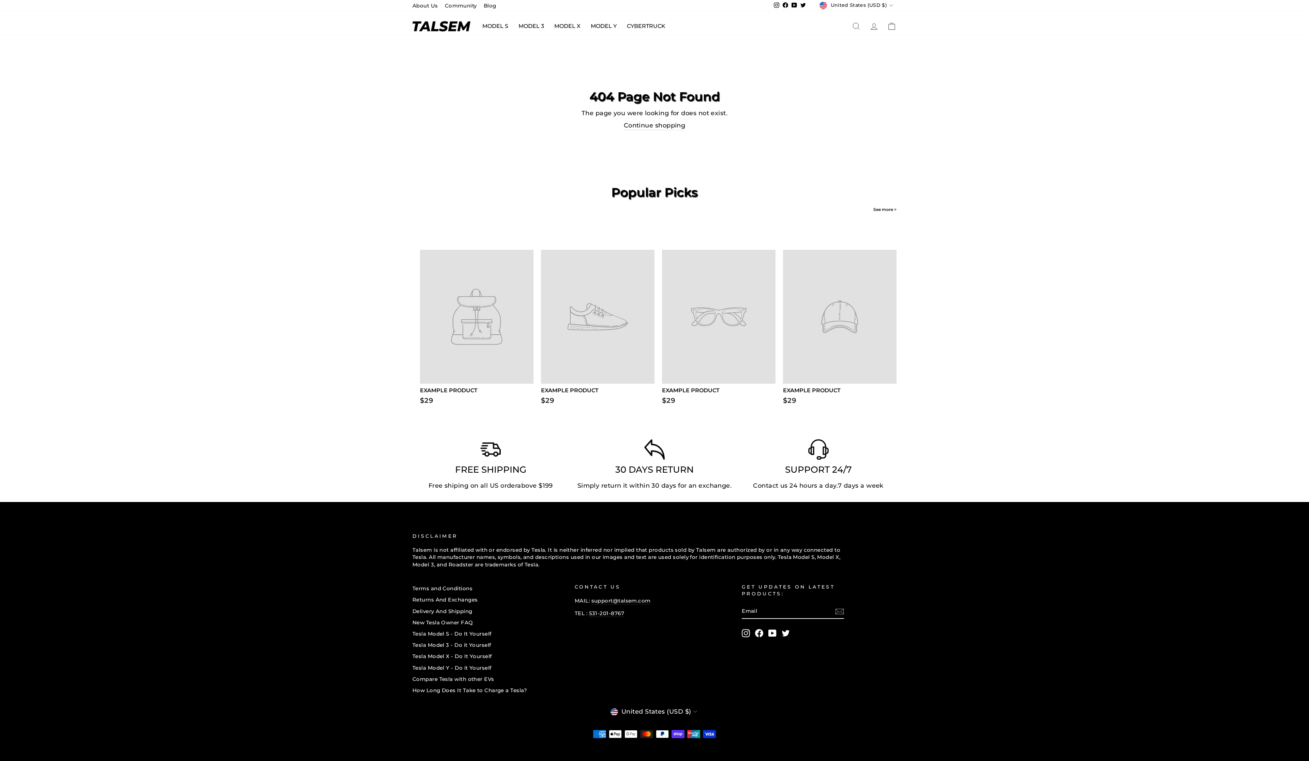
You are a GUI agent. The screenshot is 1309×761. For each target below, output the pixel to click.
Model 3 (531, 26)
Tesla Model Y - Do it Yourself (452, 668)
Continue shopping (655, 125)
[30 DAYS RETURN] (654, 451)
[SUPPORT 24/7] (818, 451)
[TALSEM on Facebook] (759, 633)
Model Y (604, 26)
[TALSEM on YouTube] (772, 633)
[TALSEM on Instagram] (746, 633)
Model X (567, 26)
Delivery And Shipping (442, 611)
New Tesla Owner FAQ (442, 622)
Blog (490, 5)
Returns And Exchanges (445, 599)
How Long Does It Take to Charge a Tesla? (469, 690)
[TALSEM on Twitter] (786, 633)
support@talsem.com (621, 600)
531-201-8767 (606, 613)
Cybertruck (646, 26)
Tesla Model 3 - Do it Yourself (451, 645)
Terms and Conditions (442, 588)
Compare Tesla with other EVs (453, 679)
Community (461, 5)
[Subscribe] (839, 611)
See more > (885, 209)
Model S (495, 26)
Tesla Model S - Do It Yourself (452, 633)
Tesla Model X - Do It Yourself (452, 656)
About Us (425, 5)
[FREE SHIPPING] (490, 451)
